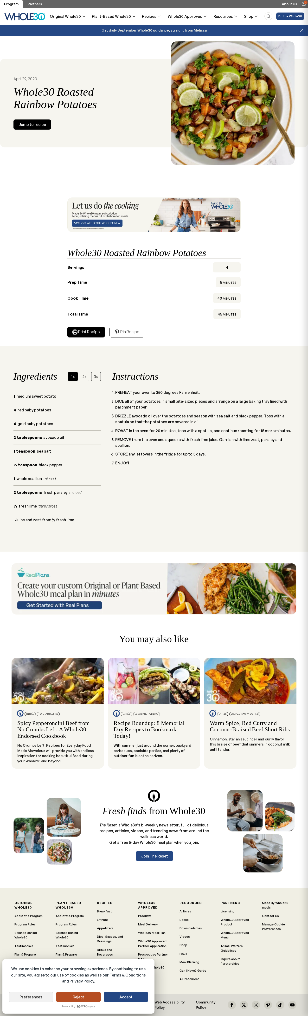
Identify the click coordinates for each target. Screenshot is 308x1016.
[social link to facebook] (232, 1005)
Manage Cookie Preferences (273, 926)
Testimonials (23, 946)
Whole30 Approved (185, 16)
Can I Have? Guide (193, 970)
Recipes (149, 16)
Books (184, 920)
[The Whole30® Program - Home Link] (25, 16)
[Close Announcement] (301, 30)
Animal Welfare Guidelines (232, 948)
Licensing (227, 911)
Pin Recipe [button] (129, 331)
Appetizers (105, 928)
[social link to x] (244, 1005)
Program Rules (25, 924)
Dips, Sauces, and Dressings (110, 939)
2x (84, 377)
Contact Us (270, 916)
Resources (223, 16)
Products (145, 916)
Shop (248, 16)
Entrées (103, 920)
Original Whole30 (65, 16)
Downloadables (191, 928)
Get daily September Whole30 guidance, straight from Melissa (154, 30)
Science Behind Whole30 (25, 935)
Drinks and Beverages (105, 952)
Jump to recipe (32, 124)
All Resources (189, 979)
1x (73, 377)
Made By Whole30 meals (275, 905)
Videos (185, 936)
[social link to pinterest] (268, 1005)
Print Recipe (89, 331)
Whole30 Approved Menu (235, 935)
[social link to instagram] (256, 1005)
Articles (185, 911)
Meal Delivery (148, 924)
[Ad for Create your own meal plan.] (154, 588)
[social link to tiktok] (280, 1005)
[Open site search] (268, 16)
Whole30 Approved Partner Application (152, 943)
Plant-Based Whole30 (111, 16)
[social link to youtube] (292, 1005)
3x (96, 377)
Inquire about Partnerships (230, 961)
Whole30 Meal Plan (152, 933)
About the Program (28, 916)
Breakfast (104, 911)
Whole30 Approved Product (235, 922)
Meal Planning (189, 962)
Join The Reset (154, 856)
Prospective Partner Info (153, 956)
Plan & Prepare (25, 954)
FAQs (183, 954)
